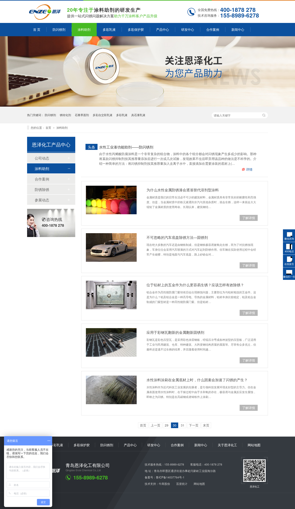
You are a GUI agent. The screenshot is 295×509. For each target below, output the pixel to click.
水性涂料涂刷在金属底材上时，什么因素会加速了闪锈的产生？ (197, 379)
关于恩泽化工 (227, 445)
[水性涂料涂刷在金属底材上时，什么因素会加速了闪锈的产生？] (111, 390)
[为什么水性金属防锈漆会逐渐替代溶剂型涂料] (111, 200)
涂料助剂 (84, 29)
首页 (49, 128)
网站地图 (254, 445)
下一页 (193, 425)
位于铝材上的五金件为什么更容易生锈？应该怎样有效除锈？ (195, 284)
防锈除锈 (42, 189)
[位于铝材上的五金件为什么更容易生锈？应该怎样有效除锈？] (111, 295)
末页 (206, 425)
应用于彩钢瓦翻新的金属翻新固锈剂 (175, 332)
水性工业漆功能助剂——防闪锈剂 (126, 146)
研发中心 (187, 29)
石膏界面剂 (82, 115)
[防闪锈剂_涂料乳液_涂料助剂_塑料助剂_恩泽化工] (45, 18)
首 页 (36, 29)
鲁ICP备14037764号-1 (170, 477)
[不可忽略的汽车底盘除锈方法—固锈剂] (111, 247)
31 (182, 425)
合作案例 (212, 29)
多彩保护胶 (136, 29)
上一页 (155, 425)
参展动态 (42, 199)
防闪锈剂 (59, 29)
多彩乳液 (109, 29)
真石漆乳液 (138, 115)
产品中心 (162, 29)
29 (166, 425)
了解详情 (248, 217)
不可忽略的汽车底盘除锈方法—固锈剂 (177, 237)
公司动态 (42, 158)
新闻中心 (237, 29)
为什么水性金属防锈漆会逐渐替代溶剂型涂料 (182, 189)
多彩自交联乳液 (102, 115)
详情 (249, 169)
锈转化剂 (65, 115)
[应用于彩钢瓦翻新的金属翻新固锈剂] (111, 342)
